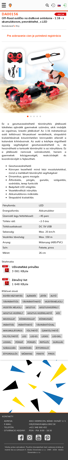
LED (24, 336)
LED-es (33, 336)
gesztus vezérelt (13, 312)
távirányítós (10, 301)
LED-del (56, 336)
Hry (17, 25)
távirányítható (31, 301)
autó (53, 295)
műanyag (27, 353)
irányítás (8, 324)
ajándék (31, 295)
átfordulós (10, 353)
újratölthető (50, 330)
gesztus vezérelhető (39, 312)
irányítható (25, 324)
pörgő (19, 341)
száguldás (9, 347)
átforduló (42, 347)
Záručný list (19, 280)
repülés (44, 341)
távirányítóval (45, 324)
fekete (40, 353)
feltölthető (10, 336)
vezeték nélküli (12, 307)
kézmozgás (45, 318)
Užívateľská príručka (25, 267)
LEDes (45, 336)
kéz (58, 312)
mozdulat (9, 318)
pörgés (31, 341)
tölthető (32, 330)
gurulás (58, 341)
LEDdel (7, 341)
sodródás (26, 347)
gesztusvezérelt (49, 307)
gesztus (30, 307)
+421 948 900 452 (38, 427)
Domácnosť (8, 25)
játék (43, 295)
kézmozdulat (27, 318)
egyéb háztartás (12, 295)
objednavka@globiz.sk (42, 424)
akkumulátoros (12, 330)
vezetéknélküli (54, 301)
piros (51, 353)
